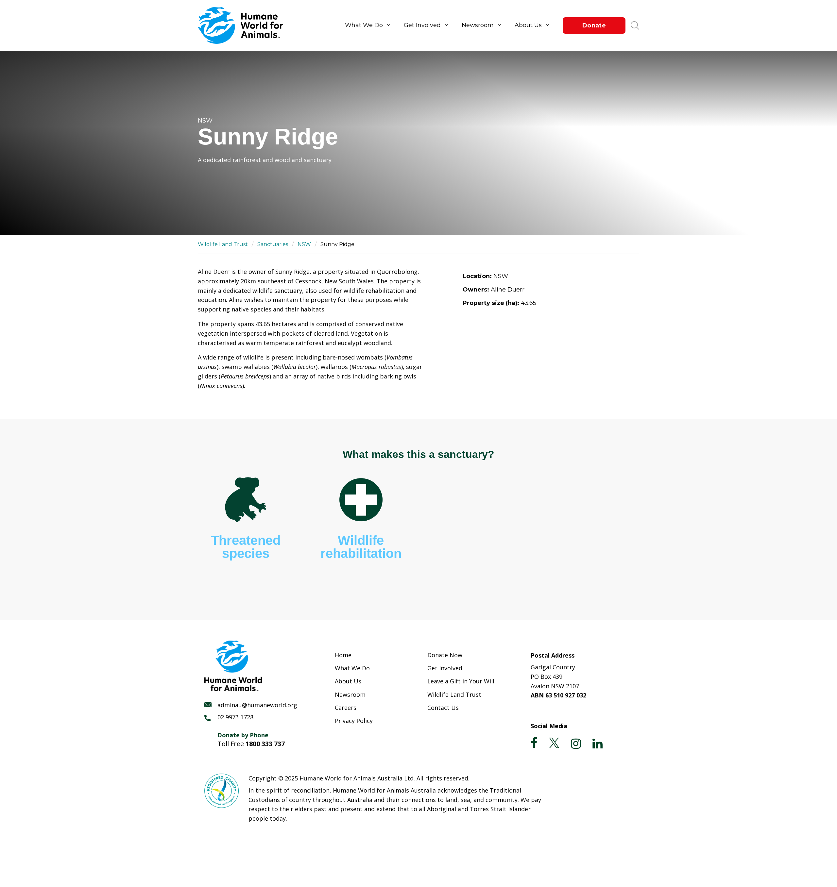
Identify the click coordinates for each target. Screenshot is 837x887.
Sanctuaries (272, 244)
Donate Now (444, 655)
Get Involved (422, 25)
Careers (345, 707)
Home (343, 655)
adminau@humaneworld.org (257, 705)
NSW (304, 244)
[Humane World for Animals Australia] (244, 25)
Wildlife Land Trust (223, 244)
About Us (528, 25)
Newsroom (478, 25)
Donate (594, 25)
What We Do (364, 25)
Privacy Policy (354, 721)
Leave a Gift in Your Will (460, 681)
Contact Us (443, 707)
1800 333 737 (265, 743)
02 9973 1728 (235, 717)
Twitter (554, 743)
